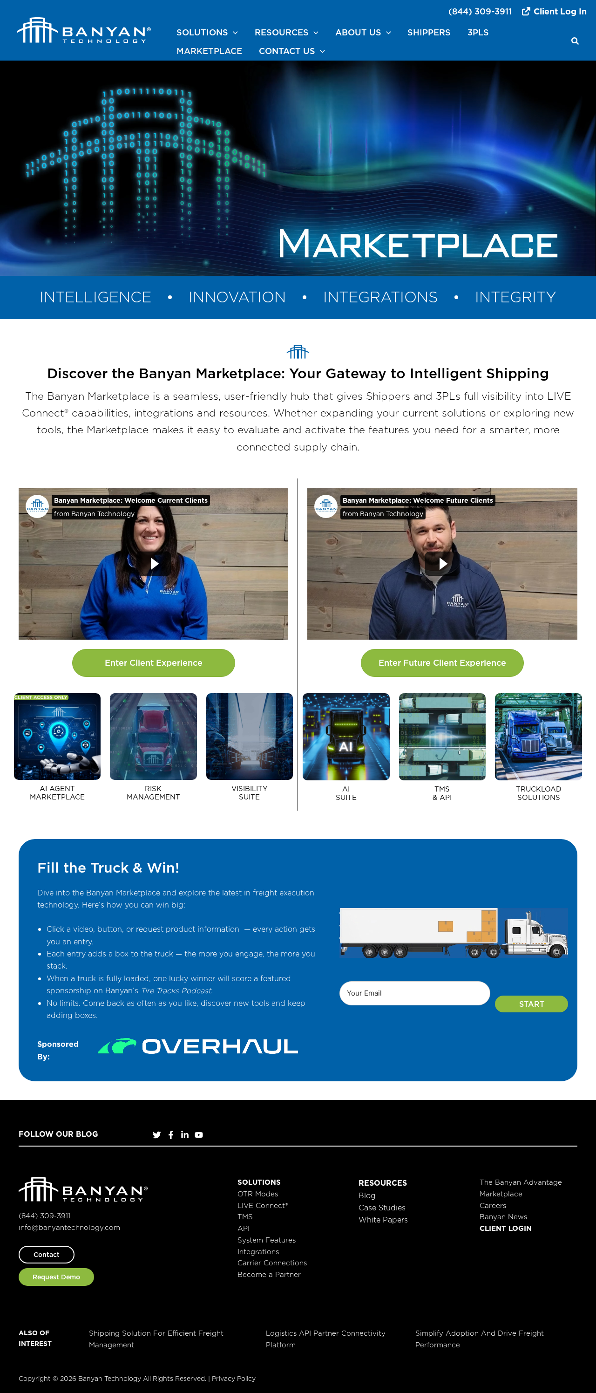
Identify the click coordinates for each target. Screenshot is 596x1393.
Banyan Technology (103, 514)
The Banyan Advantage (521, 1182)
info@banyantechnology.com (69, 1227)
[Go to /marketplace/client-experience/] (153, 748)
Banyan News (503, 1217)
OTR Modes (257, 1194)
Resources (383, 1183)
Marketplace (501, 1194)
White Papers (383, 1220)
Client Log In (559, 11)
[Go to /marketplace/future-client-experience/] (346, 748)
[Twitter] (157, 1135)
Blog (367, 1195)
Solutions (259, 1182)
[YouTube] (199, 1135)
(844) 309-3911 (480, 11)
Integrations (258, 1251)
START (531, 1004)
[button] (233, 32)
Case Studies (382, 1207)
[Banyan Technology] (83, 29)
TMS (245, 1217)
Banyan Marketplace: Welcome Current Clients (131, 500)
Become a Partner (269, 1274)
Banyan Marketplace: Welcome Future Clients (418, 500)
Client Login (506, 1228)
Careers (493, 1205)
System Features (266, 1240)
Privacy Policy (234, 1378)
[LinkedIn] (185, 1135)
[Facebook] (171, 1135)
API (243, 1228)
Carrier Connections (272, 1263)
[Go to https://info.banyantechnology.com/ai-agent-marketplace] (57, 748)
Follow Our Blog (58, 1134)
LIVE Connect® (262, 1205)
